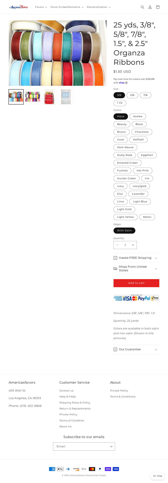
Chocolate (142, 131)
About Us (65, 426)
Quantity (119, 238)
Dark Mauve (125, 147)
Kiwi (120, 193)
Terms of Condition (71, 420)
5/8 (132, 95)
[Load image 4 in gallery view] (65, 96)
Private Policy (68, 414)
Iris (147, 178)
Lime (120, 201)
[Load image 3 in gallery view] (49, 96)
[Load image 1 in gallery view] (16, 96)
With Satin (124, 230)
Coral (120, 139)
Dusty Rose (124, 155)
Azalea (137, 116)
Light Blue (140, 201)
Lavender (138, 193)
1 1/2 (120, 102)
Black (139, 124)
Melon (147, 217)
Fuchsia (122, 170)
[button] (40, 7)
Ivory (120, 186)
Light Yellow (125, 217)
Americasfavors (77, 475)
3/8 (119, 95)
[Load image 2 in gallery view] (32, 96)
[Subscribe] (111, 446)
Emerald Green (127, 162)
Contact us (66, 390)
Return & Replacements (75, 408)
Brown (121, 131)
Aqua (120, 116)
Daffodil (138, 139)
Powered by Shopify (96, 475)
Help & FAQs (67, 396)
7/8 (145, 95)
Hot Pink (143, 170)
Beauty (122, 124)
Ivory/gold (140, 186)
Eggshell (147, 155)
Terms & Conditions (123, 396)
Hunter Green (126, 178)
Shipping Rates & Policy (75, 402)
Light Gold (124, 209)
